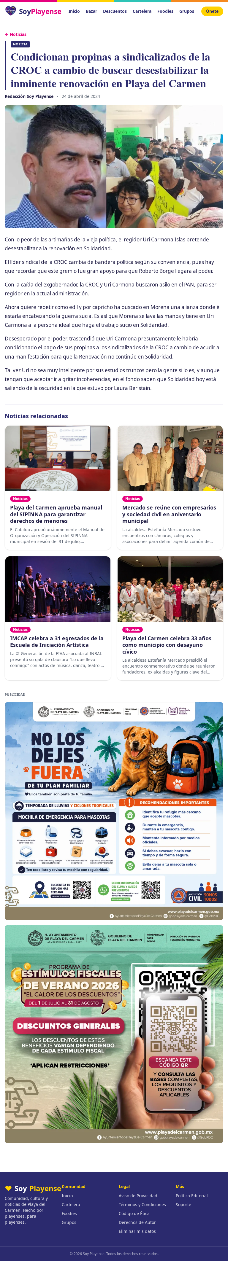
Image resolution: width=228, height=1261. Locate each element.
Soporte (183, 1204)
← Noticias (15, 34)
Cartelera (142, 11)
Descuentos (115, 11)
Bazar (91, 11)
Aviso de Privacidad (138, 1195)
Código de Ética (134, 1213)
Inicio (74, 11)
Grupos (186, 11)
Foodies (165, 11)
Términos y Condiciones (142, 1204)
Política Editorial (192, 1195)
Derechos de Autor (137, 1222)
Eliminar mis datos (137, 1231)
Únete (212, 11)
